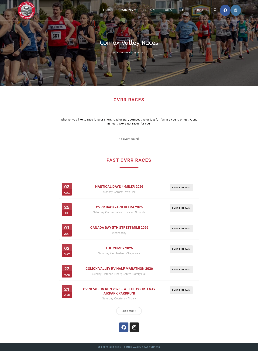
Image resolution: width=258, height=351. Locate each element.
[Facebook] (123, 327)
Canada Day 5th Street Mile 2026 (119, 228)
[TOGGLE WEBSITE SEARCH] (215, 10)
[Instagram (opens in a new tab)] (236, 10)
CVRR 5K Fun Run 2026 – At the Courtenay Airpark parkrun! (119, 291)
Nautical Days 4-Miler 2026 (119, 187)
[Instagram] (134, 327)
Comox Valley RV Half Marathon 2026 (119, 269)
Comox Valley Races (132, 52)
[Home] (114, 52)
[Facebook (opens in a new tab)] (225, 10)
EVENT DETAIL (181, 187)
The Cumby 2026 (119, 248)
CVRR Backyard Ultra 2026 (119, 207)
